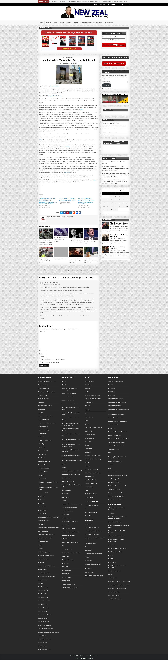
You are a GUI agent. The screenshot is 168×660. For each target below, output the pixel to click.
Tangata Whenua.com (91, 483)
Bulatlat (110, 384)
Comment (42, 331)
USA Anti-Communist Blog (45, 628)
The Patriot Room (43, 597)
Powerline (41, 548)
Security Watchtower (44, 573)
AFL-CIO (64, 384)
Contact (48, 23)
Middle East (67, 57)
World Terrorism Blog (44, 642)
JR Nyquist (41, 499)
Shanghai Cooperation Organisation (118, 493)
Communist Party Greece (92, 534)
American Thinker (43, 395)
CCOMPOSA (111, 391)
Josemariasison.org (114, 449)
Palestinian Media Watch (45, 538)
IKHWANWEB (112, 428)
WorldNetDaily (42, 646)
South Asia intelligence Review (46, 576)
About (41, 23)
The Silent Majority (43, 607)
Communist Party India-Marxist (117, 414)
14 (107, 203)
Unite (86, 490)
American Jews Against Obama (46, 391)
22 (111, 206)
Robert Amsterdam (43, 559)
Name (41, 350)
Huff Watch (41, 475)
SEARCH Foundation (114, 489)
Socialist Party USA (67, 549)
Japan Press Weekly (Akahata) (116, 442)
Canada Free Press (43, 419)
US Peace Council (66, 577)
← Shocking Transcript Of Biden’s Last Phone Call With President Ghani (58, 269)
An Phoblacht (88, 524)
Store (55, 23)
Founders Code (54, 86)
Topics (62, 23)
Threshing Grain (42, 618)
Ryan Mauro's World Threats (46, 566)
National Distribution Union (92, 455)
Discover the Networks (44, 451)
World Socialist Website (115, 599)
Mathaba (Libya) (89, 572)
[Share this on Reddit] (74, 212)
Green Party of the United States (71, 474)
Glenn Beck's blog (43, 471)
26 (127, 206)
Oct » (107, 214)
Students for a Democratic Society (71, 552)
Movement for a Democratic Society (72, 504)
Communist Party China (115, 405)
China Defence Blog (43, 430)
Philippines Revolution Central (117, 486)
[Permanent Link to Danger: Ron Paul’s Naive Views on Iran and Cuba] (76, 233)
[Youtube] (125, 4)
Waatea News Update (91, 493)
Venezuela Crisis (43, 635)
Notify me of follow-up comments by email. (53, 359)
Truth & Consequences (44, 625)
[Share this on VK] (80, 212)
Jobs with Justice (66, 490)
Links (109, 468)
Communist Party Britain (92, 527)
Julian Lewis (41, 503)
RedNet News (112, 562)
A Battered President (108, 135)
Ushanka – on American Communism (48, 632)
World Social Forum (113, 595)
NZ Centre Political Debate (92, 395)
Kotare (87, 445)
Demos (63, 464)
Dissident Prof (42, 454)
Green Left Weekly (113, 425)
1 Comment (74, 63)
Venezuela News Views (44, 639)
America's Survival (43, 388)
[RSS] (127, 4)
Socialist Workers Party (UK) (93, 564)
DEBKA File (41, 447)
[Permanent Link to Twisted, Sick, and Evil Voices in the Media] (105, 237)
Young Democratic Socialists (69, 587)
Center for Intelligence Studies (46, 423)
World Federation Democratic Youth (118, 585)
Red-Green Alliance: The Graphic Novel (113, 129)
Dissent (64, 467)
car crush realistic (107, 179)
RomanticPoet (42, 562)
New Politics (65, 514)
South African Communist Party (94, 575)
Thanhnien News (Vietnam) (116, 496)
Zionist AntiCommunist (44, 649)
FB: (40, 140)
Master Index (109, 23)
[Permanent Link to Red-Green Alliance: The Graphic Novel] (105, 249)
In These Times (66, 478)
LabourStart (111, 545)
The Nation (65, 566)
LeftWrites (111, 465)
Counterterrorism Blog (44, 440)
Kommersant (88, 546)
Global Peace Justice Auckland (93, 427)
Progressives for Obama (68, 535)
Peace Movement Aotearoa (92, 473)
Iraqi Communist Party (114, 435)
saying (95, 180)
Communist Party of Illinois (69, 397)
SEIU (63, 546)
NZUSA (87, 466)
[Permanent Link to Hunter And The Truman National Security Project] (61, 232)
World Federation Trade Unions (117, 588)
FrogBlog (87, 420)
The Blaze (41, 583)
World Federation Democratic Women (119, 581)
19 (127, 203)
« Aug (103, 214)
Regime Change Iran (43, 552)
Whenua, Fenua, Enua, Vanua (116, 499)
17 (119, 203)
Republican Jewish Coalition (46, 555)
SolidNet (110, 574)
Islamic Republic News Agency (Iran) (118, 438)
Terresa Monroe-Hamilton (63, 217)
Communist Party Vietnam (115, 418)
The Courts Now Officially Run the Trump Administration (91, 260)
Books (95, 4)
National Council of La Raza (69, 507)
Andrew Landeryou (43, 398)
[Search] (129, 4)
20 (104, 206)
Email (41, 354)
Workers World (66, 580)
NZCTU (87, 462)
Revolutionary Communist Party (71, 542)
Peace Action (65, 525)
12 (127, 199)
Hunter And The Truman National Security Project (61, 239)
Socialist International (114, 571)
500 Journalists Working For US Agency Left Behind (69, 60)
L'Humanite (88, 550)
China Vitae (111, 395)
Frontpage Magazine (44, 465)
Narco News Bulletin (91, 512)
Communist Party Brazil (91, 505)
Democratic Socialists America (70, 404)
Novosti (87, 557)
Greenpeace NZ (89, 438)
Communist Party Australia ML (117, 402)
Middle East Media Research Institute (48, 517)
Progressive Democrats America (71, 532)
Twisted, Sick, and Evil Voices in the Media (114, 126)
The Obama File (42, 593)
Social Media (111, 4)
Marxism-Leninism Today (115, 551)
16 (115, 203)
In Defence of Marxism (114, 522)
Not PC (87, 391)
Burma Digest (112, 388)
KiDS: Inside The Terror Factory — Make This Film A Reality (76, 260)
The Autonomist (42, 580)
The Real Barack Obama (44, 600)
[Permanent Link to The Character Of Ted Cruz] (91, 234)
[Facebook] (121, 4)
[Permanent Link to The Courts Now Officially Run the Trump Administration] (91, 252)
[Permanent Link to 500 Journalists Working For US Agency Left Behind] (68, 74)
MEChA (64, 500)
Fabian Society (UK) (90, 543)
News (72, 57)
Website (41, 356)
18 (123, 203)
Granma (87, 509)
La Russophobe (42, 506)
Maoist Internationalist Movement (118, 548)
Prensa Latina (89, 516)
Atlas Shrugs (41, 402)
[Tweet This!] (61, 212)
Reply (41, 318)
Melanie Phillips (42, 510)
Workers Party (89, 497)
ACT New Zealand (90, 381)
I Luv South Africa (43, 478)
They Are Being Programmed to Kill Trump (44, 260)
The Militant (65, 563)
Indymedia (88, 441)
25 (123, 206)
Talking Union (65, 556)
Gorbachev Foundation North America (72, 471)
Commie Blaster (42, 433)
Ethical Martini (89, 417)
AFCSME (64, 381)
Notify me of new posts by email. (50, 362)
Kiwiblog (87, 388)
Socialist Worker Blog (91, 480)
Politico (40, 545)
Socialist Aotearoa (90, 476)
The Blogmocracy (43, 586)
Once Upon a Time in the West (46, 534)
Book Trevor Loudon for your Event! (92, 23)
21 (107, 206)
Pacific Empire (89, 402)
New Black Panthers (67, 511)
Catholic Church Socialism (109, 132)
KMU (109, 452)
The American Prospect (68, 559)
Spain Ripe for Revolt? (60, 259)
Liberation (88, 452)
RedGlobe (111, 558)
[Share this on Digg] (77, 212)
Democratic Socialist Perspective (117, 421)
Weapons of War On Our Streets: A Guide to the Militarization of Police (46, 242)
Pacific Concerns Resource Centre (118, 475)
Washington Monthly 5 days (54, 95)
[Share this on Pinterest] (67, 212)
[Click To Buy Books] (69, 50)
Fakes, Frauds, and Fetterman (110, 123)
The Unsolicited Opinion (45, 614)
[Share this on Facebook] (64, 212)
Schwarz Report (42, 569)
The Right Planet (42, 604)
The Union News (42, 611)
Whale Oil (87, 405)
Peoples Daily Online (114, 479)
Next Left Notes (66, 518)
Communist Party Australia (115, 398)
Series (76, 23)
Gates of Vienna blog (43, 468)
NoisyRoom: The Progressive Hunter (48, 527)
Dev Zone (87, 413)
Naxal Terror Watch (43, 520)
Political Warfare (43, 541)
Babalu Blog (41, 409)
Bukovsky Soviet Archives (45, 416)
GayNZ (87, 424)
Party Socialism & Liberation (70, 521)
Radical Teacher (66, 539)
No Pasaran (41, 524)
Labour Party (88, 448)
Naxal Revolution (113, 472)
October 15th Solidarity (91, 469)
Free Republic (42, 458)
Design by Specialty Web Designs (84, 658)
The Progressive (66, 570)
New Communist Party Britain (93, 553)
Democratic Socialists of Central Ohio (72, 460)
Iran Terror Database (44, 493)
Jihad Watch (41, 496)
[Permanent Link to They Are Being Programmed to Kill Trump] (46, 252)
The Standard (88, 487)
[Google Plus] (123, 4)
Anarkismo (111, 513)
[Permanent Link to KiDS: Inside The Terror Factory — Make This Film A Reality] (76, 252)
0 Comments (122, 225)
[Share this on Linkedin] (70, 212)
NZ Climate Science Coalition (93, 398)
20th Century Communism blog (47, 381)
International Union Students (116, 536)
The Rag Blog (65, 573)
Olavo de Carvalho (43, 531)
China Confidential (43, 426)
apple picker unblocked (108, 173)
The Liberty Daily (43, 590)
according (67, 146)
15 (111, 203)
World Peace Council (114, 592)
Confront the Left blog (44, 437)
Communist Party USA (68, 400)
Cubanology (41, 444)
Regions (69, 23)
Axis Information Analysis (45, 405)
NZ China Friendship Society (93, 459)
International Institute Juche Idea (117, 431)
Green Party (88, 431)
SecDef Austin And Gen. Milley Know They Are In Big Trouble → (81, 271)
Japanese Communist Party (116, 445)
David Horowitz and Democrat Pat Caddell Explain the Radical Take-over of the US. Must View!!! (115, 168)
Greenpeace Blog (90, 434)
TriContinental (112, 578)
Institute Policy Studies (68, 481)
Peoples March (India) (114, 482)
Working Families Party (68, 584)
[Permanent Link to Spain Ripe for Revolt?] (61, 252)
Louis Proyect (65, 497)
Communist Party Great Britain (93, 531)
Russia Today (88, 560)
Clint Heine (88, 384)
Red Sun (110, 555)
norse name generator (108, 166)
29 (111, 209)
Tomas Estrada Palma (44, 621)
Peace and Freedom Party (69, 528)
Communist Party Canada (69, 393)
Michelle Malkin (42, 513)
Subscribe (102, 4)
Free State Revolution (44, 461)
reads (81, 109)
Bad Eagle (41, 412)
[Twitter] (119, 4)
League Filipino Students (115, 461)
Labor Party (65, 493)
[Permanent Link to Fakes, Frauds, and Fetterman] (105, 225)
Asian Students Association (115, 381)
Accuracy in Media (43, 384)
